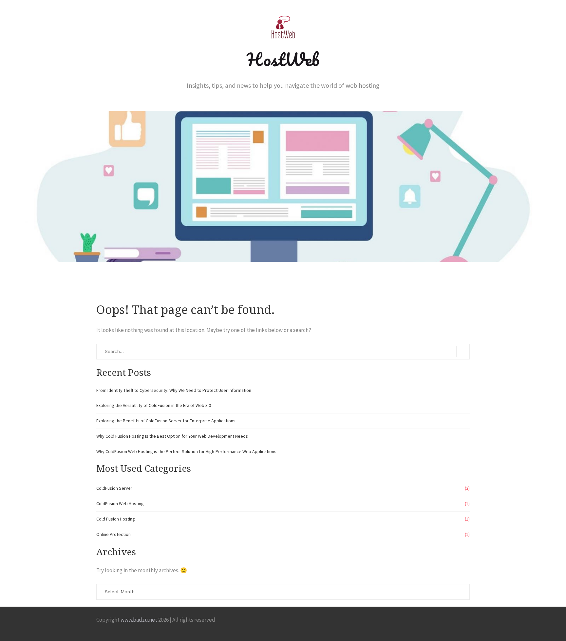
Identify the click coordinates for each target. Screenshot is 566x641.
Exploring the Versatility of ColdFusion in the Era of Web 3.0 (153, 405)
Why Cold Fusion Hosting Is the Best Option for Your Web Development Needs (172, 436)
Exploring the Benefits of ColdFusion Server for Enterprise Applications (166, 421)
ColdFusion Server (114, 488)
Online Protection (113, 534)
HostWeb (283, 59)
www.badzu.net (139, 619)
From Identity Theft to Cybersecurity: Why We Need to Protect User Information (173, 390)
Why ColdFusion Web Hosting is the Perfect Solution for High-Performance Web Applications (186, 451)
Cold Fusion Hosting (115, 519)
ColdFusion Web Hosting (120, 503)
